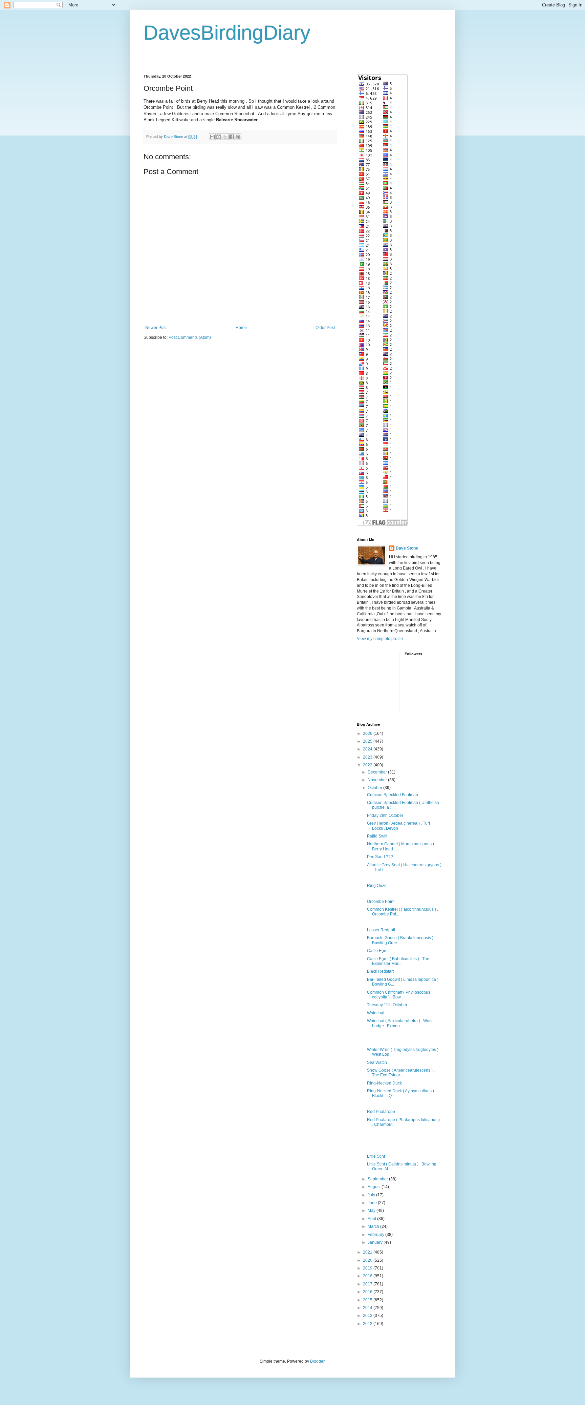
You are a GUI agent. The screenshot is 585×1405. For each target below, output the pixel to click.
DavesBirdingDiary (227, 32)
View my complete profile (380, 638)
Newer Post (156, 327)
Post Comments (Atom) (190, 337)
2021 (368, 1252)
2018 (368, 1276)
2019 (368, 1268)
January (376, 1242)
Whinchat (375, 1013)
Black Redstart (380, 971)
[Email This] (212, 136)
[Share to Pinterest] (238, 136)
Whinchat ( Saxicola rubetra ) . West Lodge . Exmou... (399, 1023)
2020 (368, 1260)
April (372, 1218)
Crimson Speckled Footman (392, 794)
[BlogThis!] (218, 136)
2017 (368, 1284)
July (372, 1195)
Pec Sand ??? (380, 856)
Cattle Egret (378, 950)
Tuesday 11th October (387, 1005)
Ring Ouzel (377, 885)
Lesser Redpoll (381, 930)
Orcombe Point (380, 901)
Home (241, 327)
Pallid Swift (377, 836)
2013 (368, 1315)
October (375, 787)
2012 (368, 1323)
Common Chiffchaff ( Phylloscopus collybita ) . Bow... (398, 994)
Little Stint (376, 1156)
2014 (368, 1307)
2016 (368, 1291)
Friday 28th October (385, 815)
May (372, 1210)
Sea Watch (377, 1062)
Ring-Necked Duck (384, 1083)
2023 (368, 757)
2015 (368, 1300)
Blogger (317, 1361)
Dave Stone (407, 548)
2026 (368, 733)
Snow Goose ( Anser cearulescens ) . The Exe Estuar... (401, 1072)
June (373, 1202)
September (378, 1179)
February (376, 1234)
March (374, 1226)
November (378, 780)
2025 (368, 741)
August (375, 1186)
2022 (368, 765)
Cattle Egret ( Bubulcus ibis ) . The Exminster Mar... (398, 961)
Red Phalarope (381, 1111)
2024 (368, 749)
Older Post (325, 327)
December (378, 772)
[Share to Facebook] (231, 136)
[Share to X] (225, 136)
